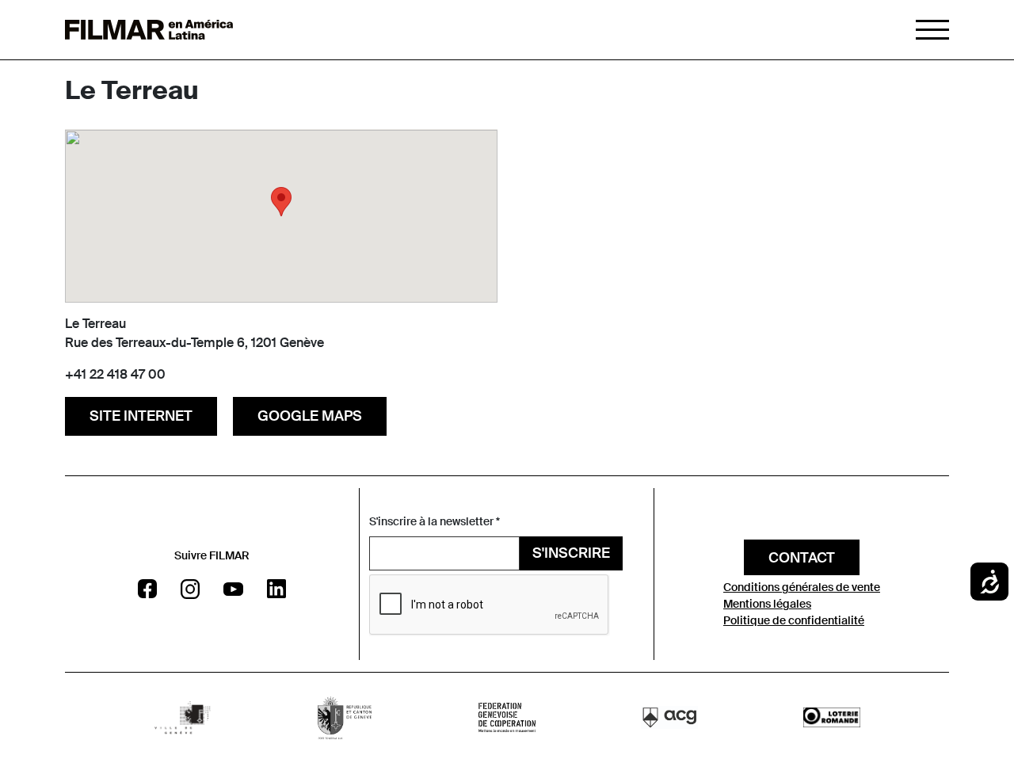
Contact (801, 557)
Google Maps (309, 415)
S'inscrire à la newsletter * (434, 521)
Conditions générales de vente (801, 587)
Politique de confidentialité (793, 620)
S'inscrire (571, 553)
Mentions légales (767, 604)
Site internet (141, 415)
